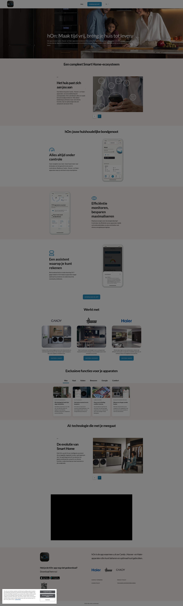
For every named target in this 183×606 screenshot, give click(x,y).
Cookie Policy (18, 599)
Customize (47, 599)
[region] (29, 596)
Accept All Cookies (48, 591)
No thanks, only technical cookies (47, 596)
